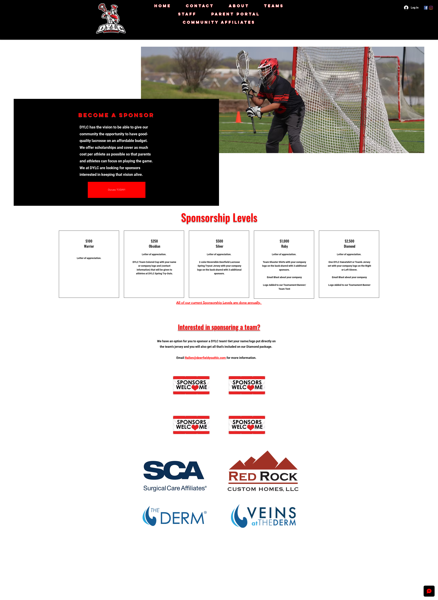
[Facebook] (426, 8)
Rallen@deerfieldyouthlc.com (206, 358)
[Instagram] (431, 8)
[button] (219, 22)
